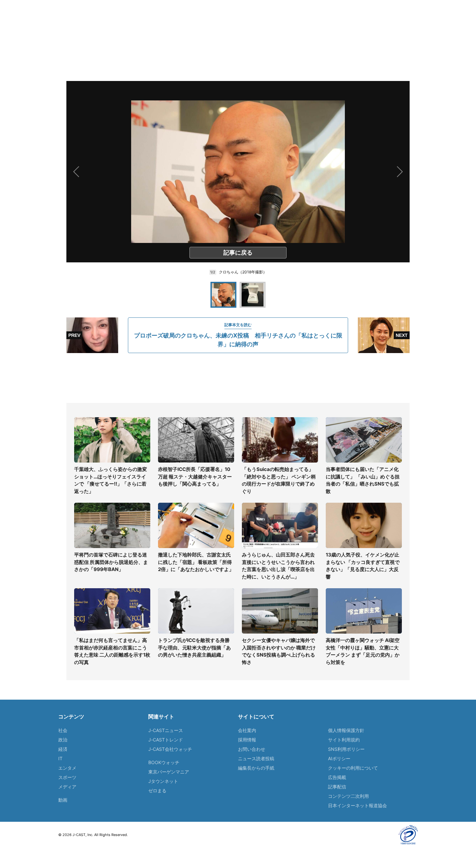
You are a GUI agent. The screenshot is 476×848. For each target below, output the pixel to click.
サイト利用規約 (344, 739)
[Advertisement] (238, 378)
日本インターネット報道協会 (357, 805)
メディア (67, 786)
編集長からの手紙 (256, 768)
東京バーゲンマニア (168, 771)
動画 (62, 800)
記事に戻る (238, 252)
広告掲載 (337, 777)
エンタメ (67, 768)
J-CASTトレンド (165, 739)
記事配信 (337, 786)
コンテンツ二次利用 (348, 796)
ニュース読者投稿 (256, 758)
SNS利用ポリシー (346, 749)
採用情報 (247, 739)
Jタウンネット (163, 781)
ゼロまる (157, 790)
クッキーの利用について (353, 768)
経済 (62, 749)
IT (60, 758)
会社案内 (247, 730)
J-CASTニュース (165, 730)
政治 (62, 739)
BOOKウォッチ (163, 762)
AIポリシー (339, 758)
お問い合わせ (251, 749)
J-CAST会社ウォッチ (170, 749)
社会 (62, 730)
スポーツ (67, 777)
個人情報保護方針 (346, 730)
